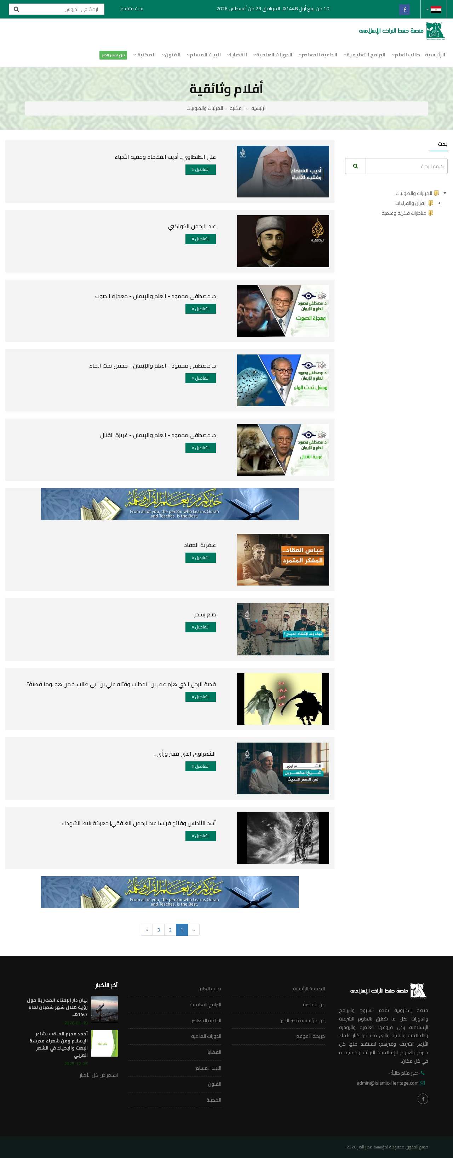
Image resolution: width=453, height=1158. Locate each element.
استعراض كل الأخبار (99, 1075)
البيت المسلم (205, 54)
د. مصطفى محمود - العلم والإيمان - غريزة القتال (158, 435)
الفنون (172, 54)
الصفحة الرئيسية (309, 988)
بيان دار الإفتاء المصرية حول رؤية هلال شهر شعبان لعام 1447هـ (57, 1007)
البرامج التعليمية (365, 54)
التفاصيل (202, 169)
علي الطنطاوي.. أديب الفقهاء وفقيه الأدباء (165, 156)
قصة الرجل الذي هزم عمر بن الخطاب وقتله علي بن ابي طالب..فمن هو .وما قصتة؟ (121, 684)
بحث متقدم (131, 8)
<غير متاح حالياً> (404, 1073)
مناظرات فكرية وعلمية (404, 213)
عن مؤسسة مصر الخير (303, 1020)
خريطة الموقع (310, 1036)
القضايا (238, 54)
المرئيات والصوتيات (205, 108)
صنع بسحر (205, 614)
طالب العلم (407, 54)
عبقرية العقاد (200, 544)
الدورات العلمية (274, 54)
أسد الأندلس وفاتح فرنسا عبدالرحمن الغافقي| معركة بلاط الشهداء (138, 823)
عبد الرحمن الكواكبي (192, 226)
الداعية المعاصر (319, 54)
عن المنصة (314, 1004)
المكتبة (146, 54)
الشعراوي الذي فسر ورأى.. (185, 753)
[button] (434, 9)
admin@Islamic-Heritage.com (388, 1082)
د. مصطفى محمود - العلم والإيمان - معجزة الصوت (155, 296)
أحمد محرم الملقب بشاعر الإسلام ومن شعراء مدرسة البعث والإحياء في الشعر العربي (58, 1044)
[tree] (396, 203)
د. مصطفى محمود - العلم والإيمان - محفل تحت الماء (152, 365)
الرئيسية (435, 54)
